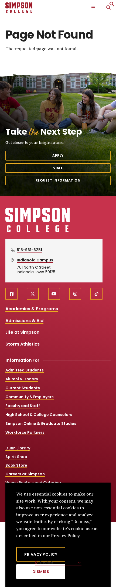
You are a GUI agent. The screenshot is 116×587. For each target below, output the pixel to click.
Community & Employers (29, 397)
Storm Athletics (22, 344)
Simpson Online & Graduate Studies (40, 423)
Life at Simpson (22, 332)
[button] (112, 5)
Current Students (22, 388)
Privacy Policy (40, 554)
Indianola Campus (35, 260)
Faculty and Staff (22, 405)
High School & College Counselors (38, 414)
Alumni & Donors (21, 379)
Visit (58, 168)
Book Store (16, 465)
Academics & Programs (31, 309)
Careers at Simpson (25, 474)
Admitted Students (24, 370)
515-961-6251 (29, 249)
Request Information (58, 180)
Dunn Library (17, 448)
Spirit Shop (16, 456)
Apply (58, 155)
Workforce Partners (25, 432)
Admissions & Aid (24, 321)
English (46, 562)
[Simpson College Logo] (37, 231)
